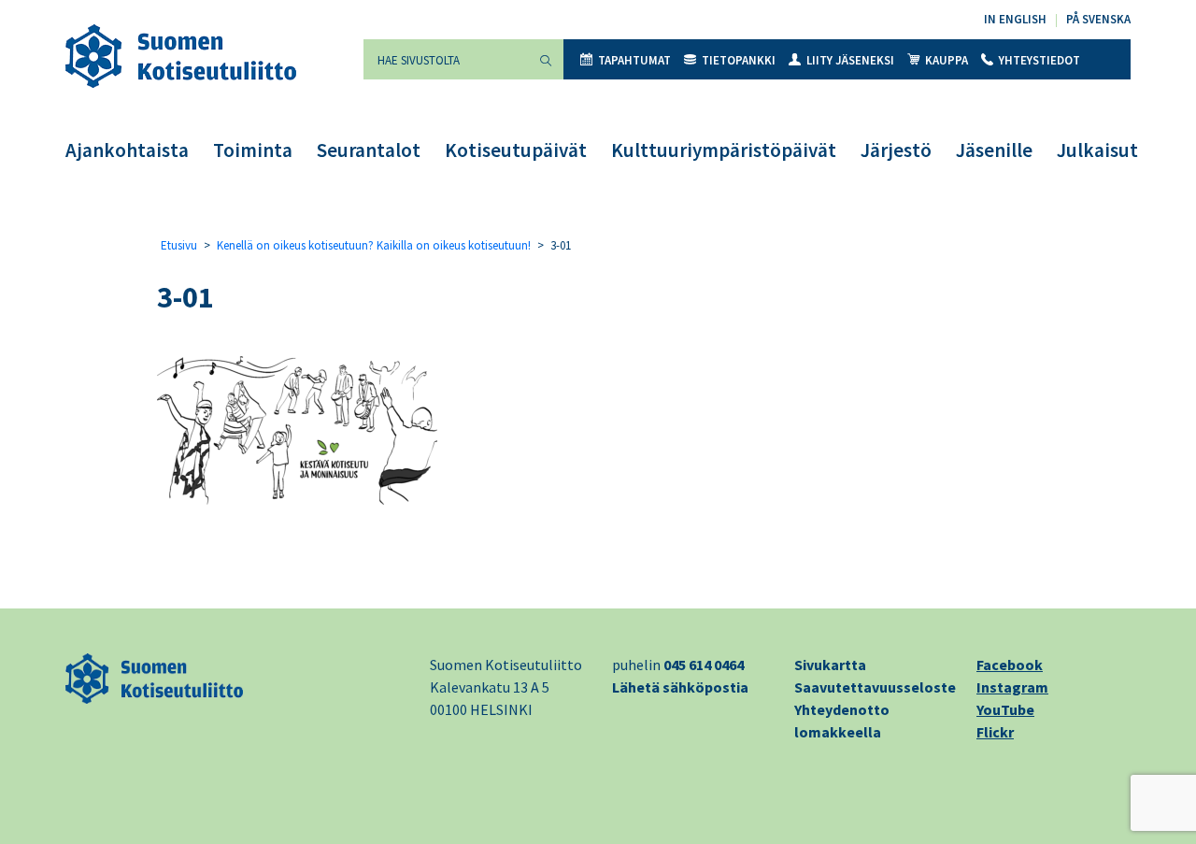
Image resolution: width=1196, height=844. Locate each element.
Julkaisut (1097, 150)
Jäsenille (994, 150)
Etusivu (179, 245)
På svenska (1098, 19)
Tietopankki (739, 60)
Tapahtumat (634, 60)
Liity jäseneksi (850, 60)
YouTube (1005, 709)
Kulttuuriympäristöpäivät (723, 150)
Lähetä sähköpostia (680, 687)
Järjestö (896, 150)
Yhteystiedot (1039, 60)
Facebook (1009, 664)
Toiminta (252, 150)
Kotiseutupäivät (516, 150)
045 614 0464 (703, 664)
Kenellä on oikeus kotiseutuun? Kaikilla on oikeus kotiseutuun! (374, 245)
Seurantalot (368, 150)
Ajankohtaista (127, 150)
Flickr (995, 731)
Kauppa (946, 60)
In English (1015, 19)
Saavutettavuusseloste (875, 687)
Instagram (1012, 687)
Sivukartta (830, 664)
